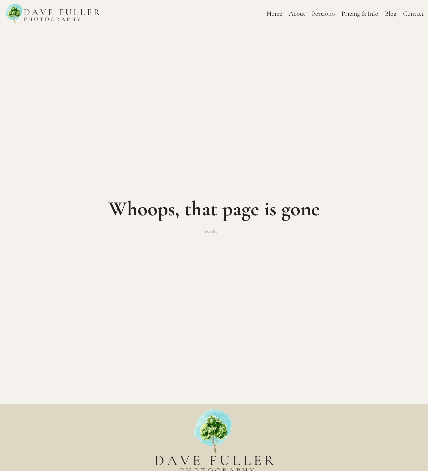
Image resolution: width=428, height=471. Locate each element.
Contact (413, 13)
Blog (390, 13)
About (297, 13)
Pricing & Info (360, 13)
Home (274, 13)
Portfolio (323, 13)
